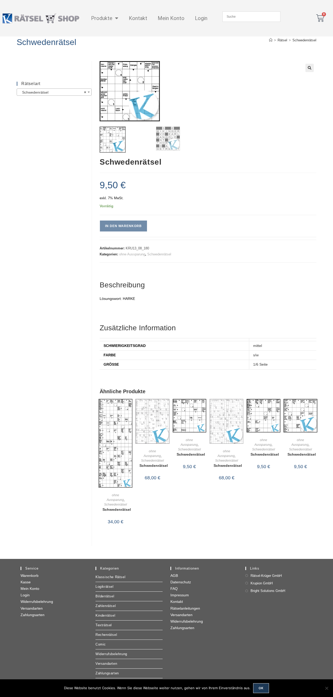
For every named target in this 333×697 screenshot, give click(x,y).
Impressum (179, 595)
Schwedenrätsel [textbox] (52, 92)
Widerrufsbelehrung (37, 601)
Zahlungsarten (32, 615)
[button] (309, 68)
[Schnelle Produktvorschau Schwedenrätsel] (130, 408)
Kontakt (138, 18)
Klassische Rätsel (110, 577)
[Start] (270, 40)
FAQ (174, 588)
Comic (100, 644)
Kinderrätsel (105, 615)
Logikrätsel (104, 587)
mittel (257, 346)
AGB (174, 575)
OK (261, 688)
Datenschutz (180, 582)
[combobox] (54, 92)
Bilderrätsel (104, 596)
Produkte (101, 18)
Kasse (26, 582)
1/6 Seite (260, 364)
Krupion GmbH (262, 583)
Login (201, 18)
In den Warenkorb (123, 226)
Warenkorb (30, 575)
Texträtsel (103, 625)
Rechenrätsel (106, 635)
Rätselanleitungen (185, 608)
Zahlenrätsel (105, 606)
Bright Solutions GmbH (268, 591)
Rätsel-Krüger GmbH (266, 576)
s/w (256, 355)
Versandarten (32, 608)
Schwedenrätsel (304, 40)
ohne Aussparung (132, 254)
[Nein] (326, 688)
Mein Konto (171, 18)
